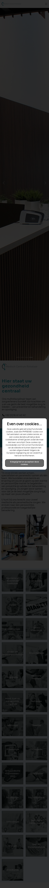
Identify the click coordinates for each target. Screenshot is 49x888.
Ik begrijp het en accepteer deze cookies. (24, 463)
